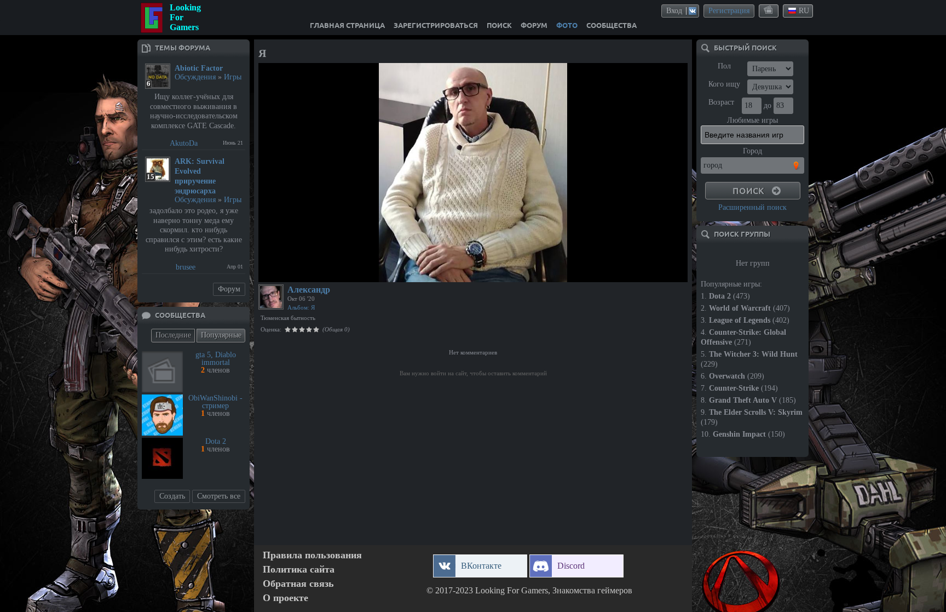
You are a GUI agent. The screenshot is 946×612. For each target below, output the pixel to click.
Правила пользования (312, 555)
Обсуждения (195, 77)
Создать (172, 496)
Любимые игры (752, 120)
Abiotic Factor (199, 68)
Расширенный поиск (752, 207)
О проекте (285, 598)
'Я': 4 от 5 (281, 272)
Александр (308, 289)
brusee (185, 267)
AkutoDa (184, 143)
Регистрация (728, 11)
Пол (724, 66)
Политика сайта (298, 569)
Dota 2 (215, 441)
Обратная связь (298, 584)
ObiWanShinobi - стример (215, 402)
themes (769, 10)
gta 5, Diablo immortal (215, 359)
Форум (229, 289)
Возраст (721, 102)
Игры (232, 77)
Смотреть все (218, 496)
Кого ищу (724, 84)
